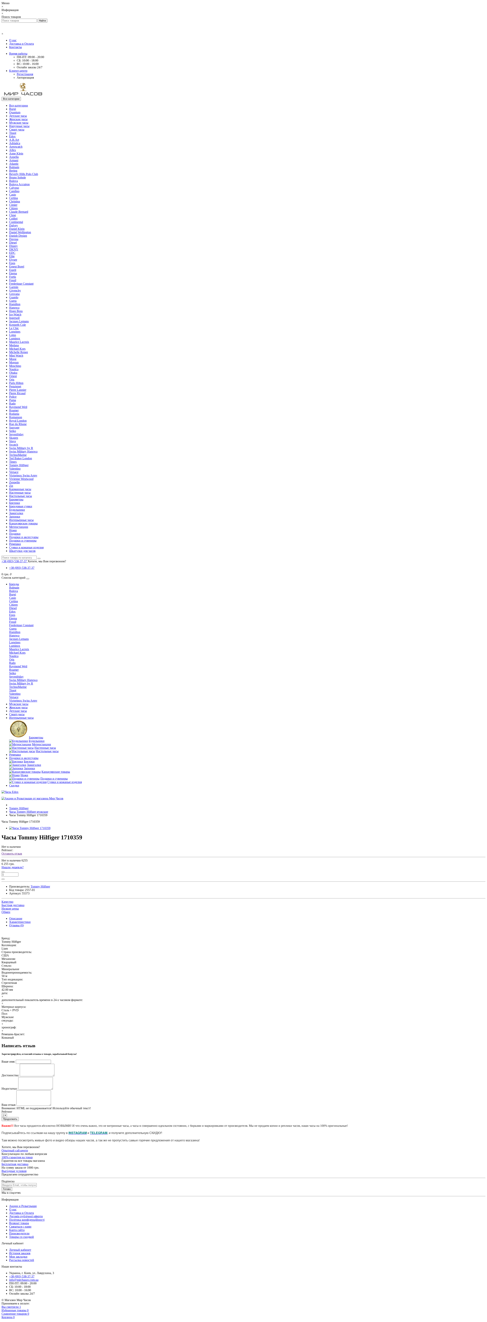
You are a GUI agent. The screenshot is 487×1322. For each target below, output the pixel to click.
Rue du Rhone (18, 424)
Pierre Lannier (17, 389)
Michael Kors (17, 348)
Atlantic (14, 163)
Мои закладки (18, 1256)
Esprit (12, 270)
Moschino (15, 365)
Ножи (13, 530)
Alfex (12, 150)
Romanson (15, 417)
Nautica (13, 369)
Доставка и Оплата (21, 43)
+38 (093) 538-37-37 (21, 567)
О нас (13, 40)
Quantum (14, 112)
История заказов (19, 1253)
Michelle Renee (18, 352)
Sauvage (14, 427)
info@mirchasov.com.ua (23, 1279)
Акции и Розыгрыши (23, 1206)
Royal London (18, 420)
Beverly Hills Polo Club (23, 174)
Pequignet (15, 386)
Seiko (12, 431)
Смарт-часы (17, 714)
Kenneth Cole (17, 324)
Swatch (13, 444)
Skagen (13, 437)
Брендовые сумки (20, 506)
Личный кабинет (20, 1249)
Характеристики (20, 922)
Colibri (13, 218)
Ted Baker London (20, 458)
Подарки (15, 533)
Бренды (14, 584)
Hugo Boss (16, 311)
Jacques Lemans (19, 321)
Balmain (14, 167)
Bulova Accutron (19, 184)
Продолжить (10, 1119)
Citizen (13, 208)
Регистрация (25, 74)
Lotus (12, 335)
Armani (13, 160)
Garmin (13, 287)
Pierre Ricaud (17, 393)
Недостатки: (10, 1088)
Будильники (17, 509)
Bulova (13, 180)
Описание (15, 918)
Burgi (12, 109)
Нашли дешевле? (13, 867)
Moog (12, 359)
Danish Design (18, 235)
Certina (13, 198)
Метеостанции (18, 526)
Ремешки (15, 544)
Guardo (13, 297)
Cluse (12, 215)
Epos (12, 263)
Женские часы (18, 119)
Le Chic (14, 328)
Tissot (12, 133)
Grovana (14, 294)
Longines (14, 331)
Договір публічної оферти (26, 1216)
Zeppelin (14, 482)
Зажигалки (16, 513)
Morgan (14, 362)
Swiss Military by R (21, 448)
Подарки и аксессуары (23, 537)
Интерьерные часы (21, 520)
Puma (12, 400)
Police (13, 396)
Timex (13, 461)
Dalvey (13, 225)
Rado (12, 403)
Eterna (13, 273)
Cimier (13, 204)
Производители (19, 1233)
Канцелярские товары (23, 523)
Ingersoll (14, 318)
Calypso (14, 187)
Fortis (12, 276)
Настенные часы (20, 492)
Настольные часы (20, 496)
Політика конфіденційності (27, 1219)
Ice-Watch (15, 314)
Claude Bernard (18, 211)
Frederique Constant (21, 283)
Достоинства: (10, 1075)
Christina (14, 201)
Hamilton (14, 304)
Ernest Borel (16, 266)
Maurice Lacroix (19, 341)
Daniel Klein (17, 228)
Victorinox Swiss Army (23, 475)
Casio (12, 194)
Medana (14, 345)
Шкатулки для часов (22, 550)
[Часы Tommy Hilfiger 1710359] (29, 828)
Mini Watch (16, 355)
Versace (13, 472)
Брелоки (14, 502)
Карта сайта (17, 1230)
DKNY (13, 249)
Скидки (14, 785)
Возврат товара (19, 1223)
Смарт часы (16, 129)
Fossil (12, 280)
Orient (13, 376)
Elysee (13, 259)
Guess (13, 300)
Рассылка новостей (21, 1260)
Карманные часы (20, 489)
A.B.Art (14, 139)
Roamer (14, 410)
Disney (13, 246)
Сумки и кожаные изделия (26, 547)
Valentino (15, 468)
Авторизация (25, 77)
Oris (11, 379)
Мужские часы (18, 122)
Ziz (11, 485)
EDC (12, 252)
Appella (14, 157)
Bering (13, 170)
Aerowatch (15, 146)
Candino (14, 191)
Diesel (13, 242)
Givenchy (15, 290)
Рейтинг (7, 1111)
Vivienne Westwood (21, 479)
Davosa (13, 239)
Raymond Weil (18, 407)
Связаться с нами (20, 1226)
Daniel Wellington (20, 232)
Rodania (14, 413)
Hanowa (14, 307)
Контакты (15, 47)
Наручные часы (19, 126)
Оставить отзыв (12, 853)
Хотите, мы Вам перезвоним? (47, 561)
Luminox (14, 338)
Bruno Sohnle (17, 177)
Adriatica (14, 143)
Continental (16, 222)
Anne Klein (16, 153)
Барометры (16, 499)
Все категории (18, 105)
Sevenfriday (16, 434)
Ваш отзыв (9, 1104)
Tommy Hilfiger (19, 465)
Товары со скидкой (21, 1236)
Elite (12, 256)
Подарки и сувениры (23, 540)
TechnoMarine (18, 455)
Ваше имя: (8, 1061)
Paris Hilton (16, 383)
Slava (12, 441)
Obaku (13, 372)
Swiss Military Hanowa (23, 451)
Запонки (14, 516)
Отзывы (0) (16, 925)
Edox (12, 136)
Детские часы (18, 115)
